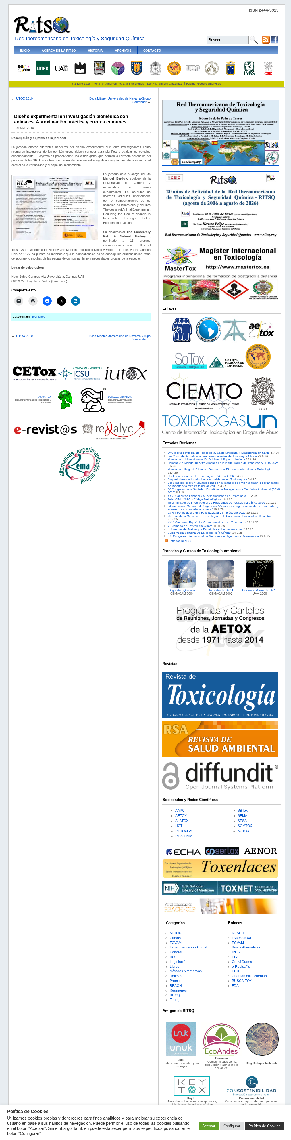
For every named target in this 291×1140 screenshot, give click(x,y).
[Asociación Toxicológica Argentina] (235, 342)
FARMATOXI (241, 938)
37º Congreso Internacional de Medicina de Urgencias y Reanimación (213, 536)
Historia (95, 50)
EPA (235, 957)
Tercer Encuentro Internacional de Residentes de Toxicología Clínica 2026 (216, 502)
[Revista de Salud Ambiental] (220, 755)
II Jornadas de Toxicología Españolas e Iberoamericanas (205, 529)
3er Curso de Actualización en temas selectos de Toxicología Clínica (212, 456)
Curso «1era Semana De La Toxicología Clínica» (200, 532)
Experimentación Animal (188, 947)
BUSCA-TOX (44, 397)
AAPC (180, 811)
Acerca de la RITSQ (59, 50)
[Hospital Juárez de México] (118, 74)
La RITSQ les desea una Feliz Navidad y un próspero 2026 (207, 512)
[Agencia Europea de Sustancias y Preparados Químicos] (183, 853)
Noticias (176, 976)
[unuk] (181, 1055)
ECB (235, 971)
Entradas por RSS (180, 540)
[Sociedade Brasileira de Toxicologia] (182, 342)
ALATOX (181, 821)
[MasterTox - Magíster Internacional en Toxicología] (220, 299)
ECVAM (176, 943)
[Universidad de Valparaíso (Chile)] (230, 74)
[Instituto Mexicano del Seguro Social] (249, 74)
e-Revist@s (241, 967)
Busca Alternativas (246, 947)
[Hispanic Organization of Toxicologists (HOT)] (174, 74)
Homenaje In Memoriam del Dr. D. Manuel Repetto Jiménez (206, 459)
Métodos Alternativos (186, 971)
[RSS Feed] (266, 42)
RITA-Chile (183, 836)
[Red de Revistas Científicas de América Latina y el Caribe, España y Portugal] (113, 439)
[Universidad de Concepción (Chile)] (136, 74)
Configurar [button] (231, 1126)
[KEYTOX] (192, 1095)
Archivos (123, 50)
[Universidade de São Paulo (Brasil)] (193, 70)
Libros (174, 967)
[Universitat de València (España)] (212, 74)
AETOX (181, 816)
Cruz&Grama (242, 962)
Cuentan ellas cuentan (249, 976)
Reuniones (38, 316)
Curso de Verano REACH (259, 590)
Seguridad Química (182, 590)
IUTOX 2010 (24, 98)
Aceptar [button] (208, 1126)
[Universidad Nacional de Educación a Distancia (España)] (43, 74)
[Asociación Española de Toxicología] (24, 71)
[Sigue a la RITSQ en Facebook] (274, 42)
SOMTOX (245, 826)
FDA (235, 986)
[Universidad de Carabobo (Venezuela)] (99, 74)
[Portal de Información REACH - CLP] (220, 913)
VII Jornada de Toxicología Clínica (190, 525)
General (176, 952)
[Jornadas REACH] (221, 586)
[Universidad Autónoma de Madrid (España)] (61, 70)
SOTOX (243, 831)
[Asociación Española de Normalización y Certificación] (261, 853)
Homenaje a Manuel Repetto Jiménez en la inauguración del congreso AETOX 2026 (223, 462)
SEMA (242, 816)
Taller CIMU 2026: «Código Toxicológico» (194, 499)
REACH (176, 986)
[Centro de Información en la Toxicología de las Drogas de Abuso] (220, 434)
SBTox (243, 811)
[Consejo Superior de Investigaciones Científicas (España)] (268, 74)
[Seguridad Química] (182, 586)
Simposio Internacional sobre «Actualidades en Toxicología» (207, 479)
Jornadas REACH (220, 590)
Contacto (152, 50)
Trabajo (176, 1000)
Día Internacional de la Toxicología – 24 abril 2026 (201, 476)
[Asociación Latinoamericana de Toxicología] (208, 342)
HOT (178, 826)
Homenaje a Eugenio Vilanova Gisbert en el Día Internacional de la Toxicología (220, 469)
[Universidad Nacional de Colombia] (155, 74)
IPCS (236, 952)
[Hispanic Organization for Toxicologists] (258, 368)
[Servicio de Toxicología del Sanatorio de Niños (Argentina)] (222, 853)
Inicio (25, 50)
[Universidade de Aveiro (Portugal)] (80, 74)
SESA (242, 821)
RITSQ (175, 995)
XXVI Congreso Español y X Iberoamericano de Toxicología (207, 495)
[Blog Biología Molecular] (262, 1055)
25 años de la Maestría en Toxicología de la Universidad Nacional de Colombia (219, 516)
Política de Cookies (264, 1126)
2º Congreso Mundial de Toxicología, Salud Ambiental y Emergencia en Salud (219, 452)
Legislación (179, 962)
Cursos (175, 938)
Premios (176, 981)
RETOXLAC (184, 831)
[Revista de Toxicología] (220, 716)
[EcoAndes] (221, 1055)
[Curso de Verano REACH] (260, 586)
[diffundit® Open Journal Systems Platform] (220, 788)
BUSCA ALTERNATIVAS (120, 397)
